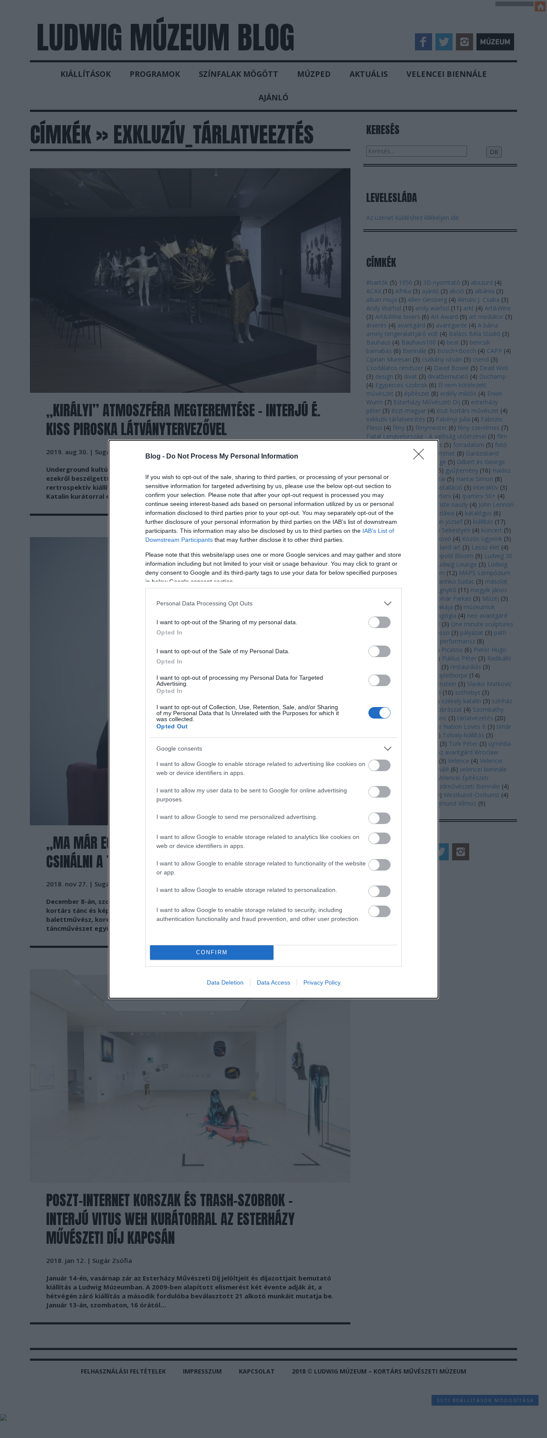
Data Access (273, 982)
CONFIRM (212, 952)
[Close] (421, 457)
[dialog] (273, 719)
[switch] (379, 622)
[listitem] (273, 603)
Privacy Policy (322, 982)
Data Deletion (225, 982)
